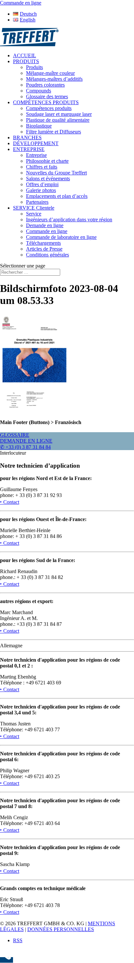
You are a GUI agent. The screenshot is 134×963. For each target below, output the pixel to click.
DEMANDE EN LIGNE (26, 441)
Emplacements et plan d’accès (56, 196)
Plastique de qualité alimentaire (57, 120)
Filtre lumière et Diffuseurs (53, 131)
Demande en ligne (44, 225)
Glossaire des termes (47, 96)
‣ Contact (9, 502)
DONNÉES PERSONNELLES (60, 929)
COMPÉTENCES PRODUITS (46, 102)
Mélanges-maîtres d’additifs (54, 79)
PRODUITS (26, 61)
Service (33, 213)
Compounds (38, 90)
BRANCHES (27, 137)
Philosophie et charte (47, 161)
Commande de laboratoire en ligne (61, 237)
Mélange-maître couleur (50, 73)
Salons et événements (48, 178)
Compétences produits (49, 108)
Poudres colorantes (45, 85)
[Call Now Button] (6, 960)
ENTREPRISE (29, 149)
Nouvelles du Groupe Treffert (56, 172)
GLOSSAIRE (14, 435)
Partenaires (37, 202)
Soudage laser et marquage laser (59, 114)
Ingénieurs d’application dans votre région (69, 219)
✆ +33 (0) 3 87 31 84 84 (25, 447)
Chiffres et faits (41, 167)
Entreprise (36, 155)
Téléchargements (43, 243)
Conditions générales (47, 254)
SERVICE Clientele (33, 208)
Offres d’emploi (42, 184)
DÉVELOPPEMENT (36, 143)
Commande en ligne (46, 231)
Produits (34, 67)
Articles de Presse (44, 249)
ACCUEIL (24, 55)
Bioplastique (39, 126)
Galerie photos (41, 190)
